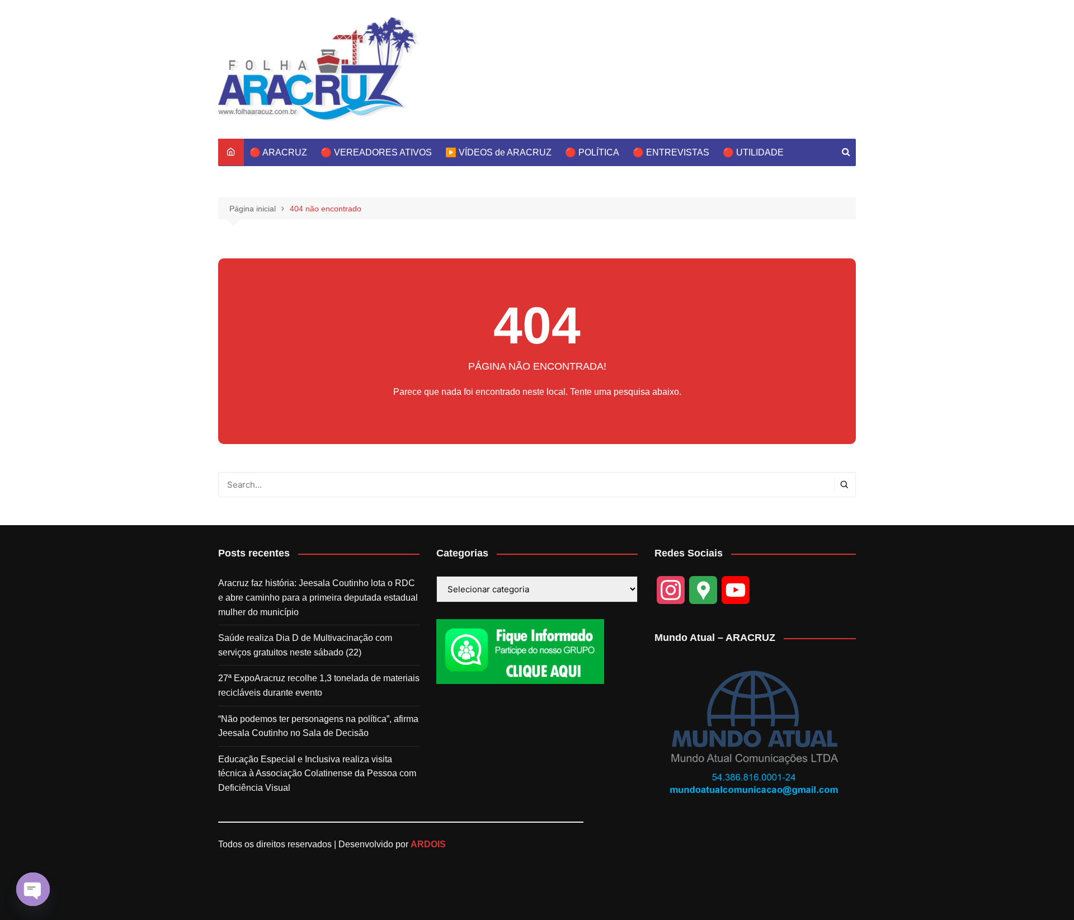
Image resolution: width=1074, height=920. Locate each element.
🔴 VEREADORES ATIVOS (376, 152)
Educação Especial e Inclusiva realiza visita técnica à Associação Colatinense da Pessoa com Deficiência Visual (317, 773)
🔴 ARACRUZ (278, 152)
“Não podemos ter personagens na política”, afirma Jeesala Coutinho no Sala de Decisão (318, 726)
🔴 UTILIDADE (753, 152)
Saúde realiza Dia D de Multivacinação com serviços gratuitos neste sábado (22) (305, 645)
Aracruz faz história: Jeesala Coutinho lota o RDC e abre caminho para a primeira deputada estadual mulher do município (318, 597)
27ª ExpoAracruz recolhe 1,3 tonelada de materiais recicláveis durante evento (319, 685)
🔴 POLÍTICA (592, 152)
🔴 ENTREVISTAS (671, 152)
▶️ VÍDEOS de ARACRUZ (498, 152)
